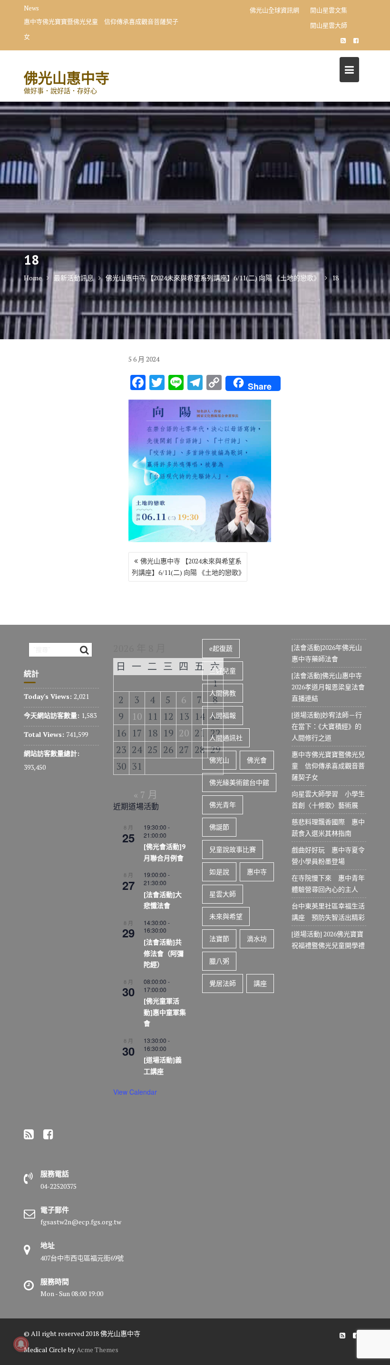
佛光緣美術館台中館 (239, 782)
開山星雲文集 (328, 10)
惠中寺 (257, 871)
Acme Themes (97, 1349)
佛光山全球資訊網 (274, 10)
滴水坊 (257, 938)
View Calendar (135, 1092)
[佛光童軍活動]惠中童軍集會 (165, 1012)
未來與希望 (226, 916)
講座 (260, 983)
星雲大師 (222, 893)
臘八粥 (219, 960)
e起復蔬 (221, 648)
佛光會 (257, 759)
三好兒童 (222, 670)
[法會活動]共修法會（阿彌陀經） (164, 953)
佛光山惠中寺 (66, 77)
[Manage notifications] (21, 1344)
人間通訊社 (226, 737)
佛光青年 (222, 804)
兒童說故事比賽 (232, 849)
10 (137, 716)
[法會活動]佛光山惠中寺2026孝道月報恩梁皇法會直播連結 (328, 687)
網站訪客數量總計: (52, 753)
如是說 (219, 871)
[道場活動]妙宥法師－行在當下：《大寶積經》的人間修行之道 (327, 726)
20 (184, 732)
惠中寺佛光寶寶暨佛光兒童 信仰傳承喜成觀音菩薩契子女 (101, 29)
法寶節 (219, 938)
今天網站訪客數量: (52, 715)
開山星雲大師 (328, 25)
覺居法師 (222, 983)
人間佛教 (222, 692)
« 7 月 (145, 794)
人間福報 (222, 715)
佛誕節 (219, 826)
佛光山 (219, 759)
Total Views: (45, 734)
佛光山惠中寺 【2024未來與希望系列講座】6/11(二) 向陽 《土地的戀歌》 (188, 566)
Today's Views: (49, 696)
